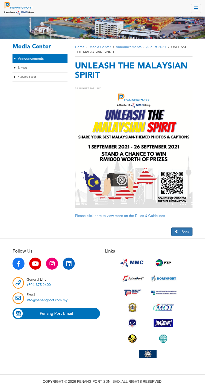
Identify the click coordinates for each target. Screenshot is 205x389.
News (22, 68)
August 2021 (156, 47)
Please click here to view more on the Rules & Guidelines (120, 216)
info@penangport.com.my (47, 300)
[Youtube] (35, 264)
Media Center (100, 47)
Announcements (31, 58)
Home (79, 47)
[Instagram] (52, 264)
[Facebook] (18, 264)
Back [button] (185, 232)
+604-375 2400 (38, 285)
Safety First (27, 77)
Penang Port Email (56, 313)
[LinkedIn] (69, 264)
